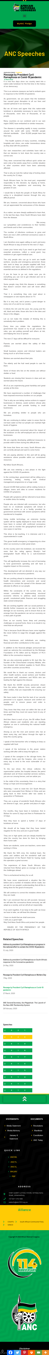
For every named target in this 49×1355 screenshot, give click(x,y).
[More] (45, 1352)
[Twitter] (17, 1352)
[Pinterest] (24, 1352)
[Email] (38, 1352)
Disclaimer (24, 1348)
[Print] (31, 1352)
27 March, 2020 (9, 993)
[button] (24, 16)
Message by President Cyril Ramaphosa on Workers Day (24, 975)
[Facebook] (10, 1352)
